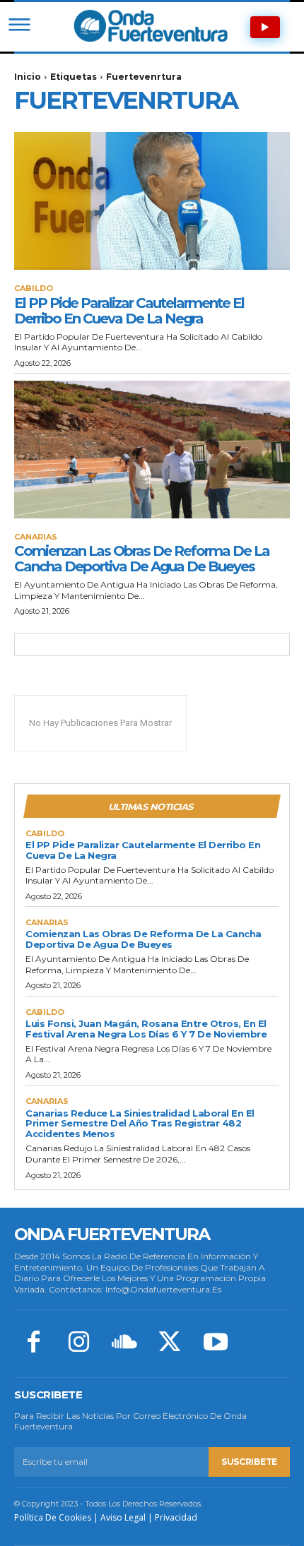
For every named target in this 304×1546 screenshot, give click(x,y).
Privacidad (176, 1517)
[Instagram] (78, 1343)
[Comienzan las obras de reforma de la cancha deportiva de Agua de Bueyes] (152, 449)
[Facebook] (33, 1343)
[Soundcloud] (124, 1343)
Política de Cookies (52, 1517)
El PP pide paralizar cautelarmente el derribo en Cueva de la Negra (129, 311)
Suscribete (249, 1461)
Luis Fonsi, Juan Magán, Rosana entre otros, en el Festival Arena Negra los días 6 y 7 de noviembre (146, 1029)
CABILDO (33, 288)
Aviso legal (123, 1517)
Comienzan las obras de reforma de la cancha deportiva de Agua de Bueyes (141, 558)
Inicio (27, 76)
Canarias (35, 537)
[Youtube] (216, 1343)
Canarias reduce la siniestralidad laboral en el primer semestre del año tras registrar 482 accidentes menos (140, 1123)
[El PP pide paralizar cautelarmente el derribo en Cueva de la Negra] (152, 201)
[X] (170, 1343)
